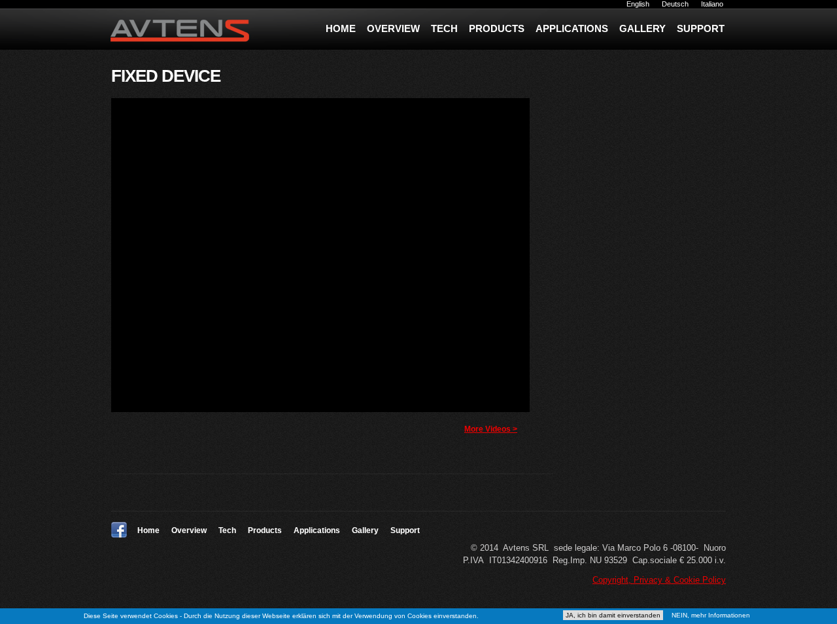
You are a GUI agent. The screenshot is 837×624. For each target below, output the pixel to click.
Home (341, 28)
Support (701, 28)
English (637, 4)
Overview (393, 28)
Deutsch (675, 4)
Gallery (642, 28)
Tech (444, 28)
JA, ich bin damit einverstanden (613, 615)
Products (496, 28)
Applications (572, 28)
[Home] (191, 32)
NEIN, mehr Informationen (711, 615)
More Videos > (490, 429)
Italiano (712, 4)
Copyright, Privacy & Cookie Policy (659, 580)
